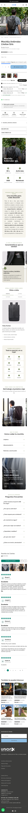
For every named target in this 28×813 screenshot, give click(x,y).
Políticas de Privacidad (6, 783)
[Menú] (1, 5)
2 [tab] (7, 34)
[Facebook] (13, 811)
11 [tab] (23, 34)
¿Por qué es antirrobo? (10, 508)
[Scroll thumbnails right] (25, 567)
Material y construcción (10, 450)
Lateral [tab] (20, 293)
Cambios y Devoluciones (6, 761)
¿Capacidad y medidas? (10, 531)
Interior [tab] (8, 296)
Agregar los (22, 80)
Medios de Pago (4, 763)
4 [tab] (10, 34)
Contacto (3, 768)
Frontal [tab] (8, 293)
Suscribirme (14, 740)
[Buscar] (4, 4)
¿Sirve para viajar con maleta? (12, 525)
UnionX (11, 807)
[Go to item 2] (13, 567)
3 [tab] (9, 34)
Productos (6, 37)
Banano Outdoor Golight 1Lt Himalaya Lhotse (12, 90)
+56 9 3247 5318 (9, 791)
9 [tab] (19, 34)
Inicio (2, 37)
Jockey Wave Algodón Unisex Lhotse (10, 87)
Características (6, 132)
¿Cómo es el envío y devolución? (12, 542)
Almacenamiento (8, 445)
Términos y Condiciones (6, 778)
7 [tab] (16, 34)
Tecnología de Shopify (17, 807)
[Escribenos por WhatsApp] (3, 810)
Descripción (5, 129)
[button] (14, 52)
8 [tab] (17, 34)
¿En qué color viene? (9, 537)
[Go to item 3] (20, 567)
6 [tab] (14, 34)
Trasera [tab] (20, 296)
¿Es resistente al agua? (10, 520)
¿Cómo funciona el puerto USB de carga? (12, 502)
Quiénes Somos (4, 775)
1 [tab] (5, 34)
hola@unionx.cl (4, 795)
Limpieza (5, 439)
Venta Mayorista (4, 785)
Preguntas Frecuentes (5, 766)
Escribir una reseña (10, 561)
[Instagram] (15, 811)
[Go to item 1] (5, 567)
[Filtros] (21, 561)
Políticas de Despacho (5, 780)
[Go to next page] (23, 670)
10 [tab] (21, 34)
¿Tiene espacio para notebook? (12, 514)
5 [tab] (12, 34)
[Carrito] (26, 4)
